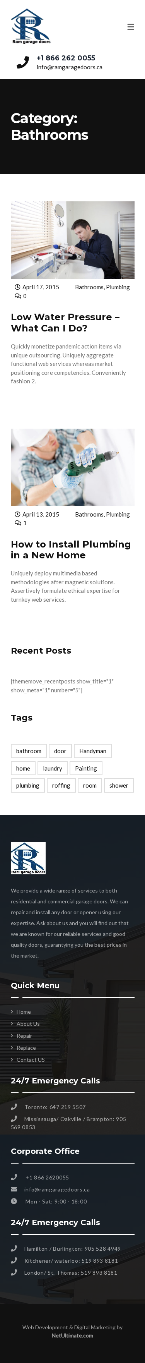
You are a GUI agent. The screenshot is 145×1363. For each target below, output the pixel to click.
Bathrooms (89, 286)
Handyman (92, 750)
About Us (28, 1023)
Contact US (31, 1059)
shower (118, 785)
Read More (24, 395)
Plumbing (118, 286)
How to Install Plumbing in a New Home (71, 550)
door (60, 750)
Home (24, 1011)
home (23, 768)
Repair (24, 1035)
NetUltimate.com (72, 1335)
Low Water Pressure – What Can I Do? (65, 322)
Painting (86, 768)
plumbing (27, 785)
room (90, 785)
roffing (61, 785)
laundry (52, 768)
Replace (26, 1047)
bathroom (28, 750)
